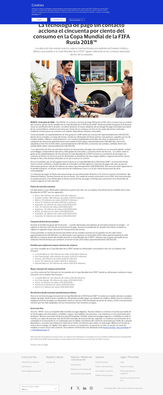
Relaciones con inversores (80, 369)
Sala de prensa (76, 365)
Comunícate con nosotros (104, 371)
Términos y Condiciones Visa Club (129, 379)
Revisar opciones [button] (75, 20)
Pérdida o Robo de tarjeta (104, 375)
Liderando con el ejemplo (30, 362)
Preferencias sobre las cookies (127, 372)
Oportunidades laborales (30, 371)
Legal (122, 362)
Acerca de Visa (109, 327)
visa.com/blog (122, 327)
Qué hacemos (26, 366)
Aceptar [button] (39, 20)
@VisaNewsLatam (39, 330)
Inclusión (49, 362)
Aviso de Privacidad (126, 366)
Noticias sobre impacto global (81, 374)
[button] (78, 388)
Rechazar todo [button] (58, 20)
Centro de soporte (101, 362)
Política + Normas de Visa (104, 366)
